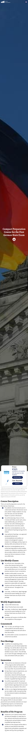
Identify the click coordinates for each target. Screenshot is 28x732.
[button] (26, 2)
